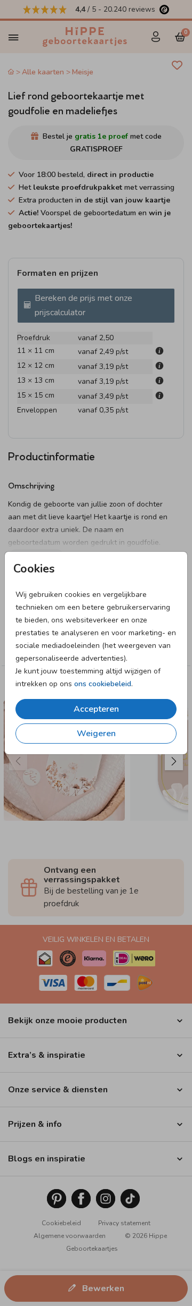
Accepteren (96, 709)
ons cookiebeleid (102, 684)
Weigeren (96, 733)
